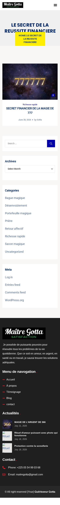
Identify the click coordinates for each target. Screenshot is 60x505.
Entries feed (12, 284)
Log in (9, 277)
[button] (55, 5)
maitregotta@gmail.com (29, 474)
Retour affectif (14, 228)
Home (22, 35)
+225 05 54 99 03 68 (28, 467)
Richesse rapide (30, 104)
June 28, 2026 (24, 120)
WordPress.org (14, 300)
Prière (8, 221)
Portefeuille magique (18, 213)
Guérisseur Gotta (45, 491)
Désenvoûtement (16, 205)
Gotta (39, 120)
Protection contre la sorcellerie (31, 446)
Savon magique (15, 244)
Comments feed (15, 292)
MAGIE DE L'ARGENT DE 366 (30, 422)
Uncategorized (14, 251)
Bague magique (15, 198)
